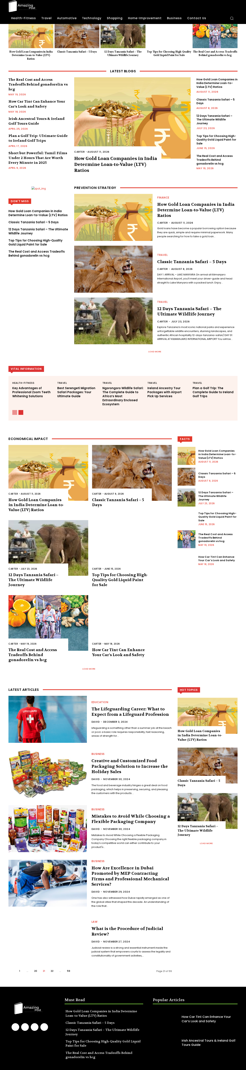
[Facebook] (15, 1027)
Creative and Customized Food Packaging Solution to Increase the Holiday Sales (129, 766)
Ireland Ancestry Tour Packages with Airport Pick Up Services (164, 392)
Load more (154, 351)
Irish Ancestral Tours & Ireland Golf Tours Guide (208, 1042)
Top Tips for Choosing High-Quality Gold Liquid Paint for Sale (169, 53)
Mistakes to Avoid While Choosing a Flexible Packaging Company (130, 819)
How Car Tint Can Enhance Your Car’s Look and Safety (118, 652)
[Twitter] (44, 1027)
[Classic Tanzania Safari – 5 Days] (77, 36)
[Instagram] (25, 1027)
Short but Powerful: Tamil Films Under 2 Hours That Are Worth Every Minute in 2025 (37, 158)
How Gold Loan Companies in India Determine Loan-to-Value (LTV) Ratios (31, 55)
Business (98, 754)
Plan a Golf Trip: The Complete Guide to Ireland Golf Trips (213, 392)
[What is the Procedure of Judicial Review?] (47, 939)
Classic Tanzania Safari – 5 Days (77, 51)
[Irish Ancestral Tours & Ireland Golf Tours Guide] (166, 1043)
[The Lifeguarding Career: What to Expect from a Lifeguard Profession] (47, 719)
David (95, 722)
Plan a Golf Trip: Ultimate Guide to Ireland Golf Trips (38, 138)
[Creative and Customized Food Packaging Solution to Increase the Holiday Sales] (47, 773)
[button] (232, 18)
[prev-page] (14, 412)
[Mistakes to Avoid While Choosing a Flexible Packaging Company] (47, 828)
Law (94, 921)
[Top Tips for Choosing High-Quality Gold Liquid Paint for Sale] (169, 36)
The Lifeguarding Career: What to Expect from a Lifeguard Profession (130, 711)
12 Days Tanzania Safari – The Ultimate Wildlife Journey (122, 53)
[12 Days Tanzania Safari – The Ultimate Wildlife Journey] (123, 36)
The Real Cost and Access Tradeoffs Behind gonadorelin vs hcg (215, 53)
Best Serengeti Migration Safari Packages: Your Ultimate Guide (76, 392)
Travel (162, 255)
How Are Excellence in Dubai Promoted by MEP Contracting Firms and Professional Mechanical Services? (130, 876)
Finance (163, 197)
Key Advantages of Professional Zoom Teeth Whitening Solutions (31, 392)
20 (35, 971)
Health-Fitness (23, 383)
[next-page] (20, 412)
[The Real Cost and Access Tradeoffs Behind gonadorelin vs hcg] (215, 36)
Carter (79, 152)
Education (99, 702)
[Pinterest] (34, 1027)
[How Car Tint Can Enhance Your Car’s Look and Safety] (132, 623)
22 (52, 971)
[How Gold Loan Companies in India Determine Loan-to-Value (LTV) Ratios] (30, 36)
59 (68, 971)
